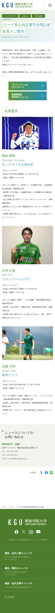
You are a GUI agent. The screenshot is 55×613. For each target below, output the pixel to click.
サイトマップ (35, 540)
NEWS (11, 507)
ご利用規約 (11, 540)
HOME (4, 507)
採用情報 (44, 540)
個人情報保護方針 (23, 540)
